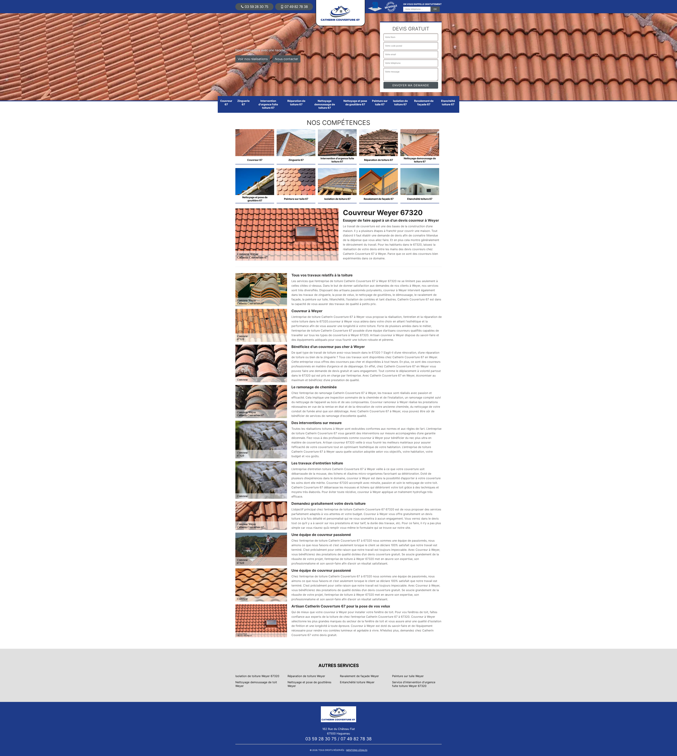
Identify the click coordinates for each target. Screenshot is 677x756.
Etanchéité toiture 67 (448, 102)
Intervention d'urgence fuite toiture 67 (268, 104)
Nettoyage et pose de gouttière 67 (355, 102)
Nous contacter (286, 59)
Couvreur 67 (226, 102)
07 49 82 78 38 (296, 7)
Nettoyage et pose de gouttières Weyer (309, 684)
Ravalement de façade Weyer (359, 676)
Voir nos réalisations (253, 59)
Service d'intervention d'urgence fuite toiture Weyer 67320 (413, 684)
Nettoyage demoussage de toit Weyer (256, 684)
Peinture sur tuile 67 (380, 102)
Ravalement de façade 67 (424, 102)
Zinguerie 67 (243, 102)
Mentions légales (356, 750)
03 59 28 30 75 (256, 7)
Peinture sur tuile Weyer (408, 676)
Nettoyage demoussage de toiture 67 (324, 104)
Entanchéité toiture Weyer (357, 682)
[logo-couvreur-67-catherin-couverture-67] (338, 714)
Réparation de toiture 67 (296, 102)
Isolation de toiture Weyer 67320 (257, 676)
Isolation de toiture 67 (400, 102)
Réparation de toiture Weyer (306, 676)
